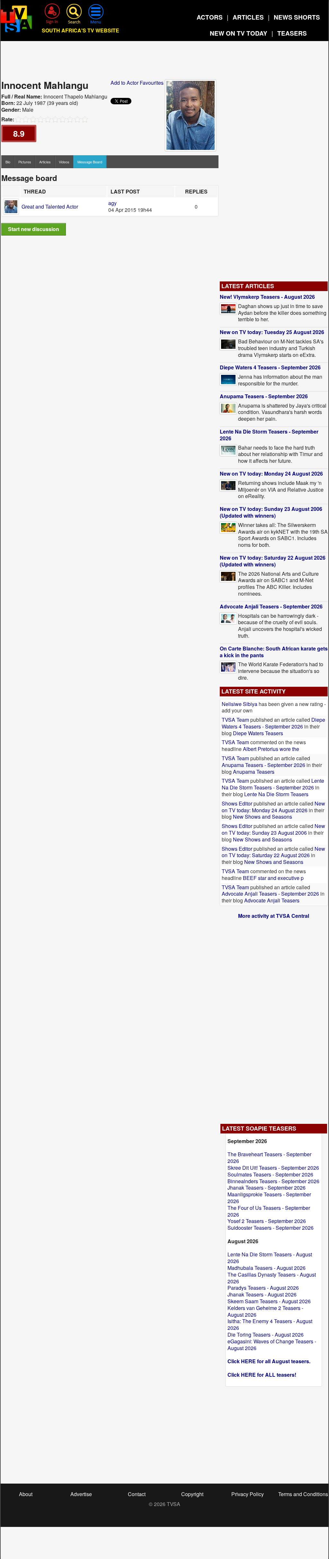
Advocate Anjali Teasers (271, 900)
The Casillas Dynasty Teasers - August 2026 (271, 1278)
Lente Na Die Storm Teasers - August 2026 (269, 1258)
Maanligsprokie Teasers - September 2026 (269, 1198)
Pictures (24, 161)
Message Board (89, 161)
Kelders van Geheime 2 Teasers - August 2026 (265, 1311)
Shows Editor (237, 803)
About (25, 1494)
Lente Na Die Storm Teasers (276, 794)
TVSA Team (235, 719)
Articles (45, 161)
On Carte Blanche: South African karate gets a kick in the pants (274, 652)
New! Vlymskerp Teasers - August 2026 (267, 296)
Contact (137, 1494)
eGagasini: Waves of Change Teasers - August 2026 (271, 1345)
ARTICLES (248, 17)
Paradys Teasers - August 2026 (263, 1287)
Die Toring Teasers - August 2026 (265, 1334)
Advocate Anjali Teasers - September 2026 (271, 606)
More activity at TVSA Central (273, 915)
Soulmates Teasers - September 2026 (270, 1174)
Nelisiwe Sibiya (239, 704)
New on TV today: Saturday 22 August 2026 (273, 852)
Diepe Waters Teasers (258, 733)
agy (112, 203)
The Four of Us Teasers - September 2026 (268, 1211)
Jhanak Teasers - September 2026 (266, 1187)
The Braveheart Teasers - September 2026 (269, 1157)
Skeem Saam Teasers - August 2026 (269, 1301)
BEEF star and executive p (273, 878)
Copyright (192, 1494)
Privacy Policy (247, 1494)
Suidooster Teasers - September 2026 (270, 1227)
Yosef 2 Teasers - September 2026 (266, 1221)
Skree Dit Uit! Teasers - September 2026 (273, 1167)
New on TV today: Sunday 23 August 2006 (273, 829)
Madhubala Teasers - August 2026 (266, 1267)
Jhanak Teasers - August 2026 (262, 1294)
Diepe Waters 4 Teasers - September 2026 (270, 367)
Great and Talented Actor (50, 206)
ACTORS (210, 17)
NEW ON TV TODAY (238, 33)
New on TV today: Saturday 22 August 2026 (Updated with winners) (272, 561)
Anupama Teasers (253, 771)
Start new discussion (33, 229)
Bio (7, 161)
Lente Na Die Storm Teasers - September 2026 (269, 435)
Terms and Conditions (303, 1494)
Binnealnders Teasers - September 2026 (273, 1181)
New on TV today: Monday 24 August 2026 (271, 473)
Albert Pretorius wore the (271, 749)
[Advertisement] (164, 62)
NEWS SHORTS (297, 17)
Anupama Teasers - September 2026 (264, 396)
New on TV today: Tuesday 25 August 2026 (272, 332)
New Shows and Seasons (262, 816)
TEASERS (292, 33)
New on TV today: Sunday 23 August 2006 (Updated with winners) (271, 512)
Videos (64, 161)
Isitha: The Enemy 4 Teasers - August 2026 (269, 1324)
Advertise (81, 1494)
